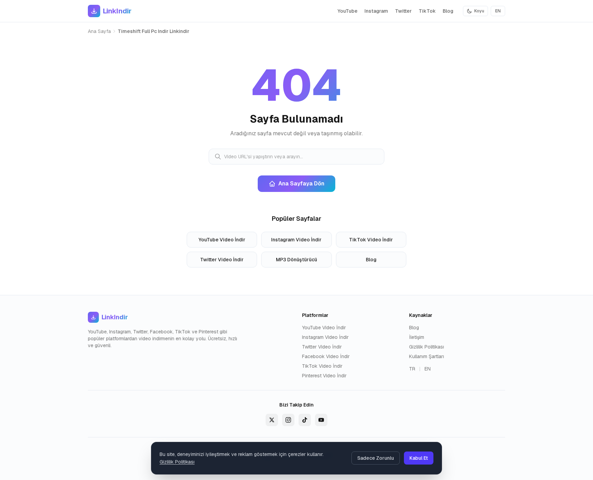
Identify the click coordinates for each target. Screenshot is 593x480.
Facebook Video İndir (326, 356)
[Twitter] (272, 420)
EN (498, 11)
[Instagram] (288, 420)
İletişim (416, 337)
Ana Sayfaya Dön (301, 183)
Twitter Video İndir (222, 259)
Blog (448, 11)
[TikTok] (305, 420)
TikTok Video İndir (371, 240)
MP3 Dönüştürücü (296, 259)
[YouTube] (321, 420)
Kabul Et (418, 458)
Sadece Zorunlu (375, 458)
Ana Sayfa (99, 31)
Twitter (403, 11)
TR (412, 369)
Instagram (376, 11)
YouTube (348, 11)
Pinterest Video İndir (324, 376)
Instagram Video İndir (296, 240)
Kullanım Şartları (426, 356)
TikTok (427, 11)
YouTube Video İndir (222, 240)
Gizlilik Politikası (426, 347)
